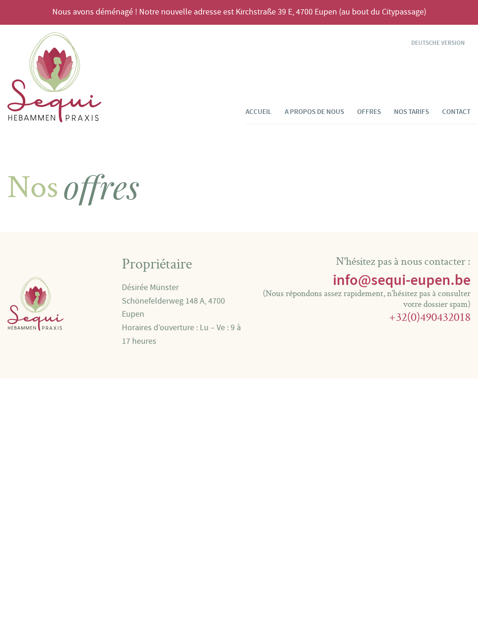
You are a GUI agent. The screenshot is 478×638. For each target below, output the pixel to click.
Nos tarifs (411, 111)
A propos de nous (314, 111)
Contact (456, 111)
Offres (369, 111)
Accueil (259, 111)
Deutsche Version (438, 43)
